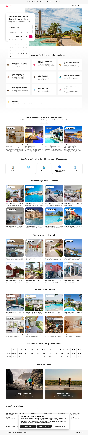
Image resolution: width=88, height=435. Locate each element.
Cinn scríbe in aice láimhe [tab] (11, 409)
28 (21, 53)
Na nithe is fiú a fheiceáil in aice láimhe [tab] (41, 409)
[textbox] (14, 32)
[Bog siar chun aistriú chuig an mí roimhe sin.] (10, 36)
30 (26, 53)
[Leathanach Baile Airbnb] (9, 6)
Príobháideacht (18, 432)
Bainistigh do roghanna (60, 426)
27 (18, 53)
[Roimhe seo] (41, 123)
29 (23, 53)
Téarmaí (25, 432)
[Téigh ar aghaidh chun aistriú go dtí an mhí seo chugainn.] (26, 36)
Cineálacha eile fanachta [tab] (24, 409)
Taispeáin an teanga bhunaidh (54, 1)
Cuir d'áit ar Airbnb (77, 6)
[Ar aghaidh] (46, 123)
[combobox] (20, 27)
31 (10, 56)
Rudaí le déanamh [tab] (56, 409)
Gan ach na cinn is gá (44, 426)
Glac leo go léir (28, 426)
